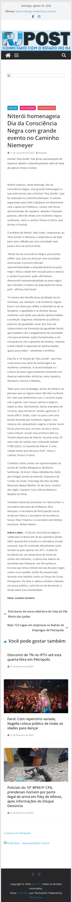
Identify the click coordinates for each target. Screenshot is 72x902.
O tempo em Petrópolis (17, 833)
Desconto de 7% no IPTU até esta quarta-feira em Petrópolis (34, 657)
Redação (43, 152)
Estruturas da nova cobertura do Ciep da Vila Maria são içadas (37, 613)
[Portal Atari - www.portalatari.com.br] (27, 843)
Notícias (13, 108)
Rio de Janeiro (27, 108)
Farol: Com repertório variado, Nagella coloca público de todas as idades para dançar (35, 723)
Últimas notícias (47, 108)
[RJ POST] (8, 55)
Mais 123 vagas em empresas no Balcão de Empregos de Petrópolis (35, 627)
